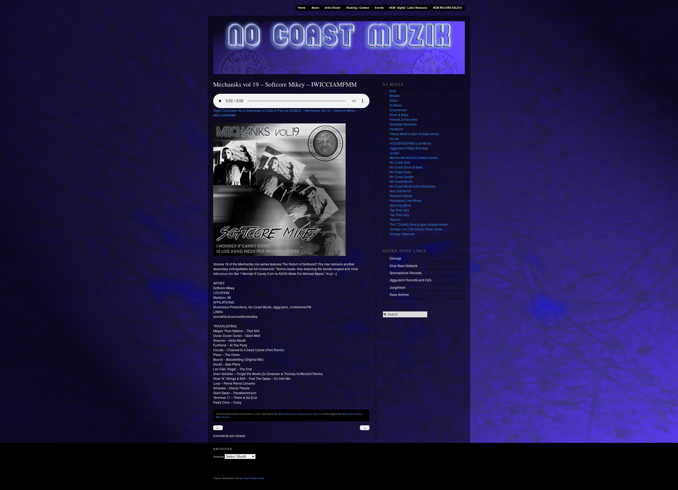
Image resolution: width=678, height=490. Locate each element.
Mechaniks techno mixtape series (295, 413)
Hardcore (396, 129)
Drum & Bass (399, 114)
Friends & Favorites (403, 119)
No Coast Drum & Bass (406, 167)
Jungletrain (398, 287)
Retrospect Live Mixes (405, 200)
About (315, 8)
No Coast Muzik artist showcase (412, 186)
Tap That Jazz (399, 210)
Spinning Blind (400, 205)
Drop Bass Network (403, 265)
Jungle (394, 152)
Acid (393, 90)
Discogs (395, 258)
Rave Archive (399, 294)
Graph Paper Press (253, 478)
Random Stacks (401, 195)
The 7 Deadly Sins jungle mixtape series (419, 224)
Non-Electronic (400, 191)
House (394, 138)
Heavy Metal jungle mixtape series (414, 133)
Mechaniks (347, 413)
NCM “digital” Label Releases (408, 8)
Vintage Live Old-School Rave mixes (416, 229)
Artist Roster (333, 8)
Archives (218, 456)
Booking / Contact (357, 8)
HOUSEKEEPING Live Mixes (410, 143)
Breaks (395, 95)
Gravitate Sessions (403, 124)
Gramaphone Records (406, 272)
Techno (316, 413)
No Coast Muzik (401, 181)
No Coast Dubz (401, 172)
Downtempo (398, 110)
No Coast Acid (400, 162)
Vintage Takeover (402, 233)
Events (379, 8)
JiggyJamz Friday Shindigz (409, 148)
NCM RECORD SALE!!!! (447, 8)
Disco (394, 100)
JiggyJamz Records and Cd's (410, 280)
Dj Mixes (396, 105)
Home (302, 8)
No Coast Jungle (402, 176)
